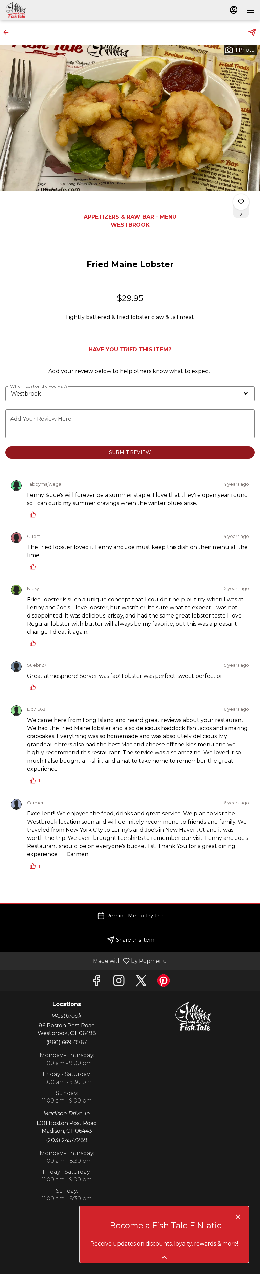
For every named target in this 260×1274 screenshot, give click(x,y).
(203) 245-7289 (66, 1140)
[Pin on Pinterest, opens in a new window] (163, 982)
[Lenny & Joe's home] (35, 10)
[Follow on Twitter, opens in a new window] (141, 982)
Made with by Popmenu (86, 960)
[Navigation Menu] (250, 10)
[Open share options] (252, 32)
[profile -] (234, 10)
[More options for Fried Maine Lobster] (241, 202)
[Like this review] (34, 514)
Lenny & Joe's (193, 1016)
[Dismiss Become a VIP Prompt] (238, 1217)
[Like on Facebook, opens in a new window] (96, 982)
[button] (8, 32)
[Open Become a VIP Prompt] (164, 1257)
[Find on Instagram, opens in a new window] (119, 982)
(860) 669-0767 (66, 1042)
